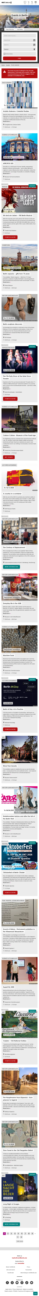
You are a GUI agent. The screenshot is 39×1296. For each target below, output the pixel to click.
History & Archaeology (10, 295)
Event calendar (19, 18)
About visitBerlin (10, 1267)
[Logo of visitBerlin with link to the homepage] (6, 2)
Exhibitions (6, 245)
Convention (28, 1269)
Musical (5, 187)
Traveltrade (10, 1272)
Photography (6, 83)
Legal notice (8, 1289)
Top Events (20, 29)
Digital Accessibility (28, 1289)
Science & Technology (9, 135)
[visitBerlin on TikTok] (26, 1282)
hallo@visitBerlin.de (19, 1258)
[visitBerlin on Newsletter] (31, 1282)
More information (11, 566)
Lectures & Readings (9, 465)
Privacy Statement (17, 1289)
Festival (5, 844)
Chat (35, 1293)
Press (28, 1267)
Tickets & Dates (10, 237)
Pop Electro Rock (8, 348)
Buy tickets (9, 457)
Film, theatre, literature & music (13, 900)
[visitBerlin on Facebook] (7, 1282)
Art (3, 737)
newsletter (21, 1263)
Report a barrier (9, 1291)
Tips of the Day (10, 29)
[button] (28, 2)
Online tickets (9, 54)
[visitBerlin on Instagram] (21, 1282)
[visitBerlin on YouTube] (17, 1282)
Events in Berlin (20, 15)
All (2, 29)
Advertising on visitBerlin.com (29, 1272)
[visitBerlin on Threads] (12, 1282)
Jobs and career (10, 1269)
